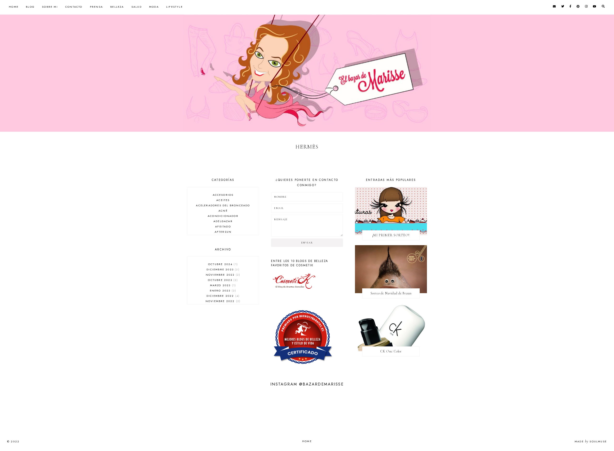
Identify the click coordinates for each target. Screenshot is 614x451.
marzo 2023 (222, 285)
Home (13, 7)
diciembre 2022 (222, 296)
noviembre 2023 (222, 275)
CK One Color (391, 351)
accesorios (223, 195)
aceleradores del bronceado (223, 205)
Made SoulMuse (591, 441)
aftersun (223, 232)
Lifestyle (174, 7)
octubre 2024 (222, 264)
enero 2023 (222, 290)
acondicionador (223, 216)
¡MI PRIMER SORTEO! (390, 235)
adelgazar (223, 221)
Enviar (307, 242)
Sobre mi (50, 7)
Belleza (117, 7)
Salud (136, 7)
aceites (223, 200)
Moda (154, 7)
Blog (30, 7)
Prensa (96, 7)
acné (223, 211)
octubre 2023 (222, 280)
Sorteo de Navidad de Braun (391, 293)
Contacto (74, 7)
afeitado (223, 226)
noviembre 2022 (222, 301)
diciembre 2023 (222, 269)
